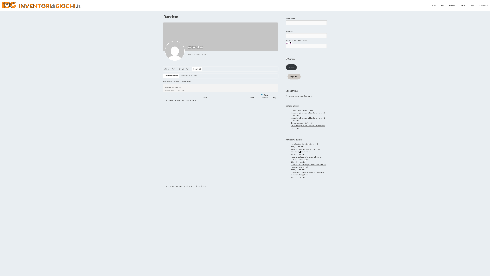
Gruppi (181, 69)
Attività (166, 69)
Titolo (205, 97)
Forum (188, 69)
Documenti (197, 69)
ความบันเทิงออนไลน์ (298, 144)
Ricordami (291, 59)
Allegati (173, 90)
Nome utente (290, 18)
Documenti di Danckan (171, 81)
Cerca (178, 90)
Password (289, 31)
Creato (252, 97)
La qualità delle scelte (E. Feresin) (303, 110)
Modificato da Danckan (189, 75)
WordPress (202, 186)
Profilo (174, 69)
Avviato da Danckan (171, 75)
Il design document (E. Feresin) (302, 123)
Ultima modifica (265, 96)
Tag (183, 90)
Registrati (294, 76)
